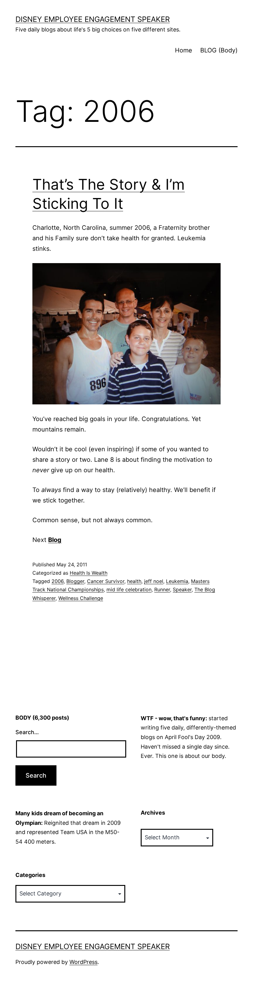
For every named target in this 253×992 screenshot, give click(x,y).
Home (183, 50)
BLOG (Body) (219, 50)
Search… (27, 732)
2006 (58, 581)
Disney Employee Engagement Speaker (92, 19)
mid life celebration (128, 589)
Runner (162, 589)
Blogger (75, 581)
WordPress (83, 962)
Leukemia (177, 581)
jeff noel (153, 581)
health (134, 581)
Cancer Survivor (105, 581)
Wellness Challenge (80, 598)
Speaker (182, 589)
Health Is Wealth (88, 573)
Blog (54, 540)
